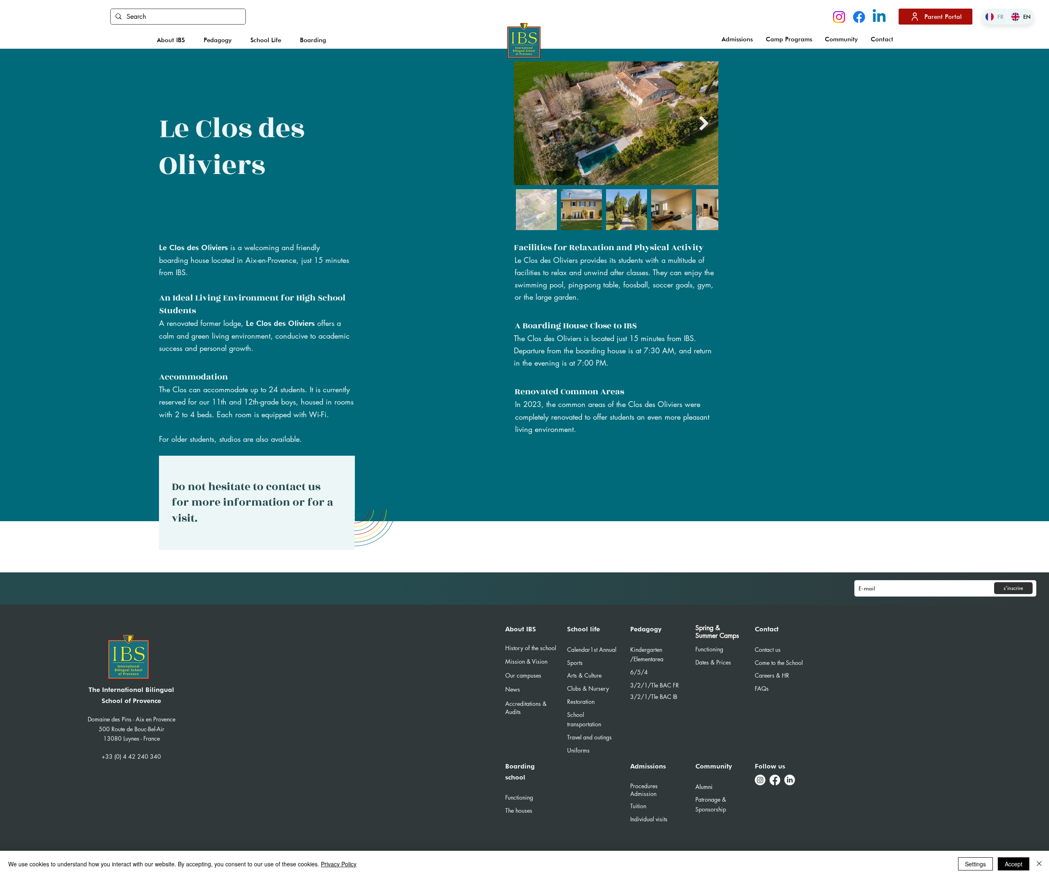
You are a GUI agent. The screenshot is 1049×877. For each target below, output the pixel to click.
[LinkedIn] (789, 780)
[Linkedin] (879, 17)
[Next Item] (704, 123)
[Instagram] (839, 17)
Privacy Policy (338, 864)
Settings (975, 864)
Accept (1013, 864)
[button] (171, 40)
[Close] (1039, 863)
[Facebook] (859, 17)
